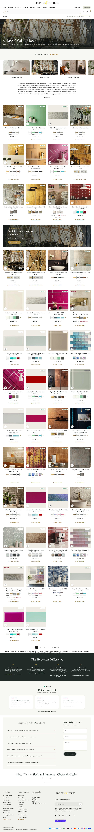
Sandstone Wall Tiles (58, 652)
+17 (20, 317)
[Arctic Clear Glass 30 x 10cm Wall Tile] (29, 132)
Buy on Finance (7, 812)
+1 (20, 171)
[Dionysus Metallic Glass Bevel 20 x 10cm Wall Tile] (53, 555)
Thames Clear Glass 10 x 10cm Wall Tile (80, 393)
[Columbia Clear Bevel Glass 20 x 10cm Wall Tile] (81, 211)
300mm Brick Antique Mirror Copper (13, 129)
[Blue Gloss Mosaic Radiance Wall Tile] (77, 358)
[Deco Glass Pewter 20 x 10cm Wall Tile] (61, 211)
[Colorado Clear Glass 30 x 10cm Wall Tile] (40, 132)
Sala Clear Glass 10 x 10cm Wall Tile (58, 354)
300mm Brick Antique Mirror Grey (80, 129)
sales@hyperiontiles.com (39, 803)
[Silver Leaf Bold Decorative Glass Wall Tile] (14, 171)
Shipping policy (26, 829)
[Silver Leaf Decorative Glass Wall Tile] (11, 171)
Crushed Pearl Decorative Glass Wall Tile (14, 551)
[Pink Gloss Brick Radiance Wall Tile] (62, 514)
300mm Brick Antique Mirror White (58, 129)
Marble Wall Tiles (51, 651)
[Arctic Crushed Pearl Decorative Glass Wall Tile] (11, 555)
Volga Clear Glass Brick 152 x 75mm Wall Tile (36, 354)
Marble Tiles (21, 798)
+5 (42, 171)
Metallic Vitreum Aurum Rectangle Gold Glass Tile (80, 314)
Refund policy (6, 829)
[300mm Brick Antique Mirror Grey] (13, 132)
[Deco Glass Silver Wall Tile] (58, 211)
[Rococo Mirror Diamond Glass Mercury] (85, 171)
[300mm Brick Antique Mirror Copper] (10, 132)
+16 (42, 132)
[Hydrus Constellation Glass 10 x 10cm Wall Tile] (17, 396)
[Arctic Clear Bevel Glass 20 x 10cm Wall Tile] (74, 211)
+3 (87, 358)
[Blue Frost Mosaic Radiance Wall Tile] (74, 358)
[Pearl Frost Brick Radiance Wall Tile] (52, 514)
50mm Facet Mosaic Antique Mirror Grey (13, 511)
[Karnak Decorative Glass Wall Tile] (36, 211)
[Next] (87, 70)
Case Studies (6, 810)
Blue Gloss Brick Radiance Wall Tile (58, 511)
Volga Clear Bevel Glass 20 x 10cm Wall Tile (13, 354)
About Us (6, 798)
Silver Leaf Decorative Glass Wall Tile (80, 273)
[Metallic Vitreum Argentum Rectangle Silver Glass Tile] (74, 317)
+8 (87, 211)
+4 (42, 317)
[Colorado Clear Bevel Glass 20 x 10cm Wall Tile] (77, 211)
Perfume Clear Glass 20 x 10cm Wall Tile (36, 511)
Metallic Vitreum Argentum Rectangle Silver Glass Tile (14, 590)
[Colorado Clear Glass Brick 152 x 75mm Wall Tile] (58, 317)
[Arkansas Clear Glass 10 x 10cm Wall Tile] (14, 317)
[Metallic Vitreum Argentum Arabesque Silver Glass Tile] (81, 317)
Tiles (9, 33)
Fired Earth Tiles (22, 815)
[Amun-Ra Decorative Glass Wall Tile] (40, 211)
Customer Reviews (8, 808)
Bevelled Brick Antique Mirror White (36, 314)
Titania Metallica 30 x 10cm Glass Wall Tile (36, 167)
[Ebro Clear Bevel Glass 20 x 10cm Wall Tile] (84, 211)
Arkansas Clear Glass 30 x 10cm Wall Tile (36, 129)
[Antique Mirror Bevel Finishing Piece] (15, 211)
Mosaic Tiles (21, 795)
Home (4, 33)
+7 (42, 514)
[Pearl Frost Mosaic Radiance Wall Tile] (81, 358)
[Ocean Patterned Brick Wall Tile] (54, 592)
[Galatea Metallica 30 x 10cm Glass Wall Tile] (33, 171)
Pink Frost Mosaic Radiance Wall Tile (80, 551)
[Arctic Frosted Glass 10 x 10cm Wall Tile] (10, 317)
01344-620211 (35, 802)
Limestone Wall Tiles (40, 651)
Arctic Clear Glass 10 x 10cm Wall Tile (13, 314)
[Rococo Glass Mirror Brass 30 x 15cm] (75, 171)
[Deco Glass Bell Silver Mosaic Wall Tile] (54, 211)
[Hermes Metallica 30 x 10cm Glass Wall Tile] (36, 171)
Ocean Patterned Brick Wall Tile (58, 589)
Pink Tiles (20, 807)
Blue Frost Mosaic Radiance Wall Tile (80, 354)
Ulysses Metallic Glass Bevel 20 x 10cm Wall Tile (58, 551)
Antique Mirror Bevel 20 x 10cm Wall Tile (13, 208)
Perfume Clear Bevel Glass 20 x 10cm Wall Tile (13, 630)
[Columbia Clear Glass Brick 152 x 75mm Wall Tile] (62, 317)
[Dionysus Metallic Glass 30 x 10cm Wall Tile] (29, 171)
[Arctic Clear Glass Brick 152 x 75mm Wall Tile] (51, 317)
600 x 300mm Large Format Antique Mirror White (80, 432)
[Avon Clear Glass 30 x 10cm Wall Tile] (36, 132)
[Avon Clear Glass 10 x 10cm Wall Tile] (17, 317)
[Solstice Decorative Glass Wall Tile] (55, 277)
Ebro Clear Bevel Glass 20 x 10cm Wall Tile (80, 208)
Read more (47, 97)
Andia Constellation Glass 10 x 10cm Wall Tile (14, 393)
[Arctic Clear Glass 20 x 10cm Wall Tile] (29, 514)
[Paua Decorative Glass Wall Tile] (14, 555)
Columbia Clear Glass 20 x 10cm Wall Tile (35, 630)
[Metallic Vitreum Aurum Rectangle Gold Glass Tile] (77, 317)
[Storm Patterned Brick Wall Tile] (61, 592)
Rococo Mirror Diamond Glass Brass (36, 273)
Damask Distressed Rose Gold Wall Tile (58, 273)
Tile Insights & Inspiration (7, 805)
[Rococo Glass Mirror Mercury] (82, 171)
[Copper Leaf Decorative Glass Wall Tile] (18, 171)
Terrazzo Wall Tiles (35, 652)
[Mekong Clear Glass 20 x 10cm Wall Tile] (40, 514)
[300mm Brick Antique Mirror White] (17, 132)
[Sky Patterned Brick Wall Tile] (58, 592)
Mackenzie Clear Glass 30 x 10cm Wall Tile (58, 167)
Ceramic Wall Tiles (20, 651)
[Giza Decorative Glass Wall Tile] (33, 211)
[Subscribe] (80, 804)
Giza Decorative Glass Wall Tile (58, 431)
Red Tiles (20, 804)
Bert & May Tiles (22, 817)
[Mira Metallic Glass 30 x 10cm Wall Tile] (40, 171)
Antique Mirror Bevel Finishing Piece (80, 470)
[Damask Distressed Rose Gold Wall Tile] (52, 277)
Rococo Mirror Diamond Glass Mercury (13, 273)
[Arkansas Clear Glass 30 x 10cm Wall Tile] (33, 132)
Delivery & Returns (8, 815)
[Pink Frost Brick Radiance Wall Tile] (59, 514)
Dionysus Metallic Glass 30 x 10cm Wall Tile (13, 470)
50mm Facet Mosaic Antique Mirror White (80, 511)
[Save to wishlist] (5, 123)
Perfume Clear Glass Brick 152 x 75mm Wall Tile (58, 314)
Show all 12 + (7, 819)
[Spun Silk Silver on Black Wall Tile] (59, 277)
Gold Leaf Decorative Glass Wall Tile (13, 167)
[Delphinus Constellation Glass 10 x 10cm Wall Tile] (13, 396)
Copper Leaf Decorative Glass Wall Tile (58, 470)
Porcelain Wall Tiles (62, 651)
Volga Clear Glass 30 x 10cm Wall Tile (80, 590)
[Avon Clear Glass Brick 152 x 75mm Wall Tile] (55, 317)
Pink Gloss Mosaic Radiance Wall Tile (36, 470)
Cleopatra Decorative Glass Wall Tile (36, 208)
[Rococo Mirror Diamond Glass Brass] (78, 171)
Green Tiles (21, 802)
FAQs (4, 817)
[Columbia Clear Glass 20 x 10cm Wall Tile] (36, 514)
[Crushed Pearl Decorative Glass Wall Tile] (7, 555)
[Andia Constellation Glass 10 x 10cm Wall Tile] (10, 396)
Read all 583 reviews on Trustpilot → (47, 711)
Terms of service (19, 829)
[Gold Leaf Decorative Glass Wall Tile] (7, 171)
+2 (42, 211)
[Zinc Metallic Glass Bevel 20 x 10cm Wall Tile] (63, 555)
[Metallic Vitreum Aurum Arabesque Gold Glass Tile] (84, 317)
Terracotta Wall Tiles (83, 651)
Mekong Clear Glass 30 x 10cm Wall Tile (36, 393)
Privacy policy (12, 829)
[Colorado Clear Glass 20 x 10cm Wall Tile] (33, 514)
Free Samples (7, 802)
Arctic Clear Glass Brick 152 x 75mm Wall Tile (13, 432)
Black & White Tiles (23, 800)
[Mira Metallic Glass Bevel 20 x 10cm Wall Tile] (56, 555)
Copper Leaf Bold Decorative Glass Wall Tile (58, 393)
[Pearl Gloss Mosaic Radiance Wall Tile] (84, 358)
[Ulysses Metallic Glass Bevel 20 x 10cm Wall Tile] (59, 555)
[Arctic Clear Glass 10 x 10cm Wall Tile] (7, 317)
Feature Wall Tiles (23, 809)
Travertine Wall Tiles (46, 652)
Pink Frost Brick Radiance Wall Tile (36, 590)
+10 (65, 317)
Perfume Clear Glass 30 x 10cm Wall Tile (36, 432)
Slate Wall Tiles (72, 651)
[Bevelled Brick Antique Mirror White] (40, 317)
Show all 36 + (21, 819)
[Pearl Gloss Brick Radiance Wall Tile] (55, 514)
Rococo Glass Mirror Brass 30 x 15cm (80, 167)
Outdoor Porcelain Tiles (23, 812)
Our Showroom (7, 795)
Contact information (33, 829)
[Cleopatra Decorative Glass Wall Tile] (29, 211)
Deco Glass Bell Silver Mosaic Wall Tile (58, 208)
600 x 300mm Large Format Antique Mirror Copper (36, 551)
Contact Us (6, 800)
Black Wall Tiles (29, 651)
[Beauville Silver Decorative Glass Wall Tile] (62, 277)
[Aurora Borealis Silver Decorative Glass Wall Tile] (18, 555)
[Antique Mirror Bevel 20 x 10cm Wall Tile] (11, 211)
